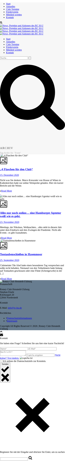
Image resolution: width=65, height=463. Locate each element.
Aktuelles (10, 6)
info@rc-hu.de (15, 308)
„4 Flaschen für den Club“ (16, 169)
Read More (6, 191)
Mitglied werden (14, 14)
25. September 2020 (9, 260)
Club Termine (12, 9)
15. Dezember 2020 (9, 175)
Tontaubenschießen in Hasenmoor (21, 254)
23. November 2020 (9, 222)
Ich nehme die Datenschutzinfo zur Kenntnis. (24, 361)
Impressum (12, 321)
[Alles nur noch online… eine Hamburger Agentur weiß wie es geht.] (0, 193)
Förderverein (12, 12)
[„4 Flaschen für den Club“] (0, 155)
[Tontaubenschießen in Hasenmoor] (0, 240)
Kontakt (10, 17)
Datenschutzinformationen (19, 318)
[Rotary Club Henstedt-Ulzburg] (21, 29)
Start (8, 3)
